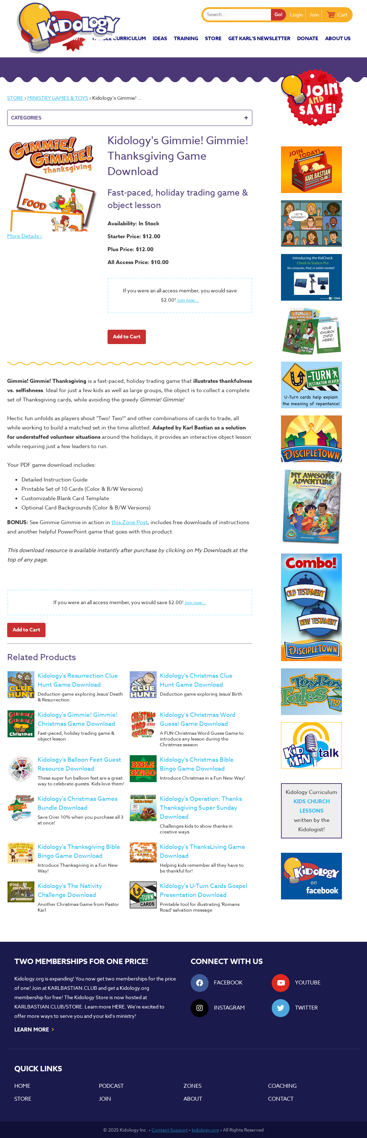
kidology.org (205, 1130)
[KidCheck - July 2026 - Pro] (311, 277)
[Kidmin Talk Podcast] (311, 745)
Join (314, 14)
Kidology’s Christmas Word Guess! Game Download (197, 719)
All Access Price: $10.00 (138, 262)
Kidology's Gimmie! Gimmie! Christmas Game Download (78, 719)
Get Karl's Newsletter (259, 38)
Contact (281, 1099)
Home (22, 1086)
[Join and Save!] (311, 124)
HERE (118, 1006)
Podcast (111, 1086)
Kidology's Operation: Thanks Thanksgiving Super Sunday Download (201, 807)
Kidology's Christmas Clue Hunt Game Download (196, 680)
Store (213, 38)
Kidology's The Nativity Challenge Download (70, 890)
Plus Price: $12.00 (130, 249)
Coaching (282, 1086)
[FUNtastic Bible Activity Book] (311, 331)
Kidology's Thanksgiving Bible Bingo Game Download (79, 851)
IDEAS (160, 38)
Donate (307, 38)
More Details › (24, 236)
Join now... (188, 300)
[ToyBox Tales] (311, 691)
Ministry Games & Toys (57, 97)
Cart (342, 14)
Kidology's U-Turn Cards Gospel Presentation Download (203, 890)
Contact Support (170, 1130)
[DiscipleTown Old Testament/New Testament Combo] (311, 607)
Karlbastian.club (72, 987)
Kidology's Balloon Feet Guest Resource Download (79, 764)
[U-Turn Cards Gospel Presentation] (311, 385)
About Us (338, 38)
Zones (192, 1086)
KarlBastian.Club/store (48, 1006)
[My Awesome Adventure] (311, 507)
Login (296, 14)
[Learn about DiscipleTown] (311, 438)
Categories (129, 118)
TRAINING (186, 38)
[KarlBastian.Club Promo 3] (311, 169)
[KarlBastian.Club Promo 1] (311, 223)
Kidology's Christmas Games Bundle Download (78, 803)
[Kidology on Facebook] (311, 876)
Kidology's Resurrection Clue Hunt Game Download (78, 680)
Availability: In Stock (133, 223)
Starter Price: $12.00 (134, 236)
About (193, 1099)
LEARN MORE (34, 1029)
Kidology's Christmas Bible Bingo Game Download (197, 764)
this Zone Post (129, 522)
